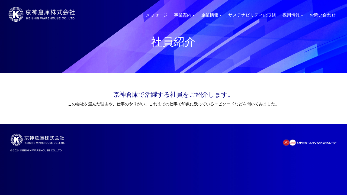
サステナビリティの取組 (252, 15)
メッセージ (157, 15)
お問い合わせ (323, 15)
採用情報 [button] (291, 15)
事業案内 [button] (182, 15)
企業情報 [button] (210, 15)
